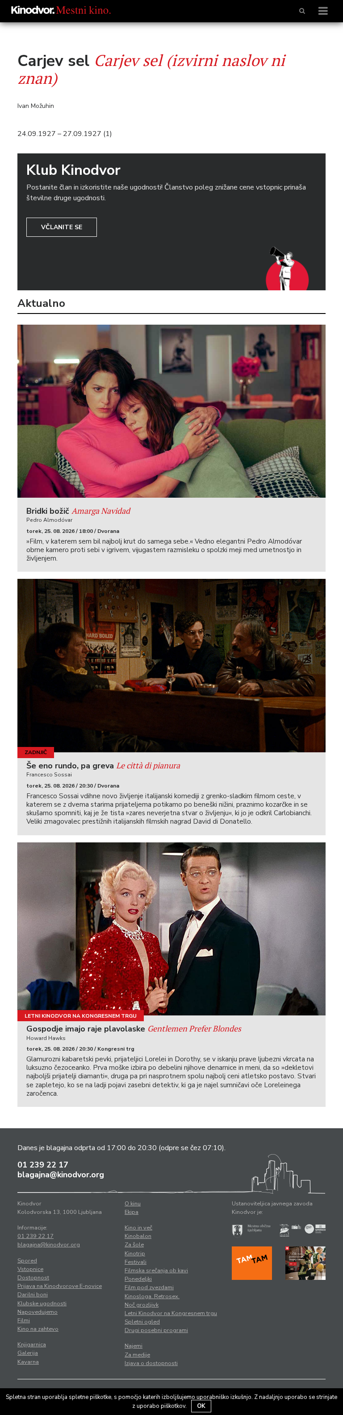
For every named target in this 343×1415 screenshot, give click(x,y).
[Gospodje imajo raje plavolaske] (171, 928)
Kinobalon (138, 1236)
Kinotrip (135, 1254)
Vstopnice (30, 1269)
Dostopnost (33, 1278)
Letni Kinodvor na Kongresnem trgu (81, 1015)
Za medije (137, 1355)
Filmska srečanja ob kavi (156, 1270)
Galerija (27, 1353)
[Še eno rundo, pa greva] (171, 665)
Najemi (133, 1346)
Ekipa (131, 1212)
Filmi (23, 1320)
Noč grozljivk (142, 1305)
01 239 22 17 (42, 1164)
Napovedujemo (37, 1312)
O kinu (133, 1204)
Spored (27, 1261)
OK (201, 1406)
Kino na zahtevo (38, 1329)
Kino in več (138, 1228)
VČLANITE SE (61, 227)
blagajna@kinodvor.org (60, 1174)
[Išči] (302, 11)
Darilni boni (32, 1295)
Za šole (134, 1245)
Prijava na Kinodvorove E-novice (59, 1286)
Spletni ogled (142, 1322)
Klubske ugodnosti (42, 1303)
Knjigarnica (31, 1345)
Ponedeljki (138, 1279)
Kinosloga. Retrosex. (152, 1296)
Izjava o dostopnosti (151, 1363)
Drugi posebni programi (156, 1330)
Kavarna (28, 1362)
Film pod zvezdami (149, 1287)
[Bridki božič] (171, 411)
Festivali (135, 1262)
